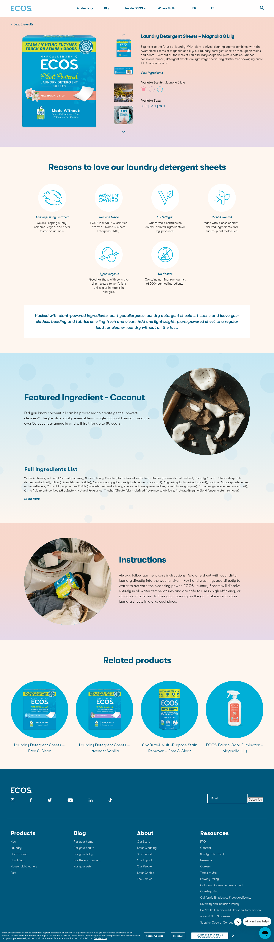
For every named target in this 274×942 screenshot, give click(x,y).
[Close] (233, 935)
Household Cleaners (24, 866)
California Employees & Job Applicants (225, 897)
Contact (205, 848)
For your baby (83, 854)
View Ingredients (152, 73)
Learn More (32, 498)
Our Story (143, 841)
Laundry (16, 848)
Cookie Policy (101, 938)
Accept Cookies (154, 936)
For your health (84, 848)
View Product (39, 713)
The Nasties (144, 879)
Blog (107, 8)
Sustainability (146, 854)
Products (82, 8)
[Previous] (123, 36)
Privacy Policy (209, 879)
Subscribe (255, 799)
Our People (144, 866)
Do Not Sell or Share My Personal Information (210, 935)
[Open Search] (261, 8)
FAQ (203, 841)
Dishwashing (19, 854)
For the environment (87, 860)
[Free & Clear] (160, 89)
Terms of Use (208, 873)
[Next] (123, 130)
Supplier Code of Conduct (217, 922)
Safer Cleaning (147, 848)
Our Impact (144, 860)
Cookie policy (209, 891)
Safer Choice (145, 873)
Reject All (178, 936)
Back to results (23, 24)
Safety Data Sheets (213, 854)
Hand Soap (18, 860)
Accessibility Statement (215, 916)
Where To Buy (167, 8)
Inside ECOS (134, 8)
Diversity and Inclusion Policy (219, 904)
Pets (13, 873)
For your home (83, 841)
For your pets (83, 866)
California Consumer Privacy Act (221, 885)
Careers (205, 866)
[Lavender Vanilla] (151, 89)
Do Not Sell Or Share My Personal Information (230, 910)
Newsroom (207, 860)
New (13, 841)
